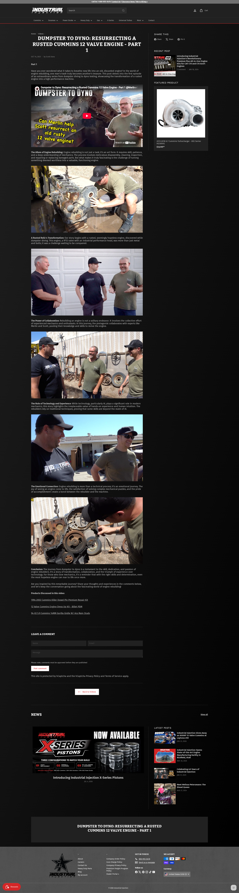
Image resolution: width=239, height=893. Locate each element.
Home (33, 34)
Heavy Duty (85, 20)
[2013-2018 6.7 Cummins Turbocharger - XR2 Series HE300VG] (181, 118)
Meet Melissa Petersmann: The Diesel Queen (191, 785)
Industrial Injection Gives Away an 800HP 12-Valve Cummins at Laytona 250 (192, 735)
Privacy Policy (93, 676)
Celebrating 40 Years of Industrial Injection (188, 770)
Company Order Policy (115, 859)
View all (204, 714)
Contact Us (116, 2)
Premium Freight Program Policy (117, 869)
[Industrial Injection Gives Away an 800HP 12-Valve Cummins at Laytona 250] (165, 738)
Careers (81, 862)
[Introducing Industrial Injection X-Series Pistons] (88, 750)
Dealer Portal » (112, 874)
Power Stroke (68, 20)
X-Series (110, 20)
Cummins (37, 20)
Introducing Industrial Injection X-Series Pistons (88, 778)
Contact (151, 20)
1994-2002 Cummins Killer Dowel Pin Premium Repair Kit (59, 600)
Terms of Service (113, 676)
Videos (41, 34)
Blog (80, 872)
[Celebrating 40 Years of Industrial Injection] (165, 773)
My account (82, 875)
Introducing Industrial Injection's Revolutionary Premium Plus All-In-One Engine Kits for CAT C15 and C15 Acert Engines (192, 61)
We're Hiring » (142, 2)
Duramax (52, 20)
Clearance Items (128, 2)
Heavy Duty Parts (85, 868)
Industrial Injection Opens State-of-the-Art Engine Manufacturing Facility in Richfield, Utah (189, 754)
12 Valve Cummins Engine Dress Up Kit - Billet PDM (56, 606)
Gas (98, 20)
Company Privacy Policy (116, 865)
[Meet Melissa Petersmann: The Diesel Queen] (165, 793)
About (80, 859)
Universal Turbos (125, 20)
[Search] (123, 10)
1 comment (181, 69)
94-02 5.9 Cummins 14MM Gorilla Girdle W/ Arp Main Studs (60, 613)
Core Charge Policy (114, 862)
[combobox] (96, 10)
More (139, 20)
